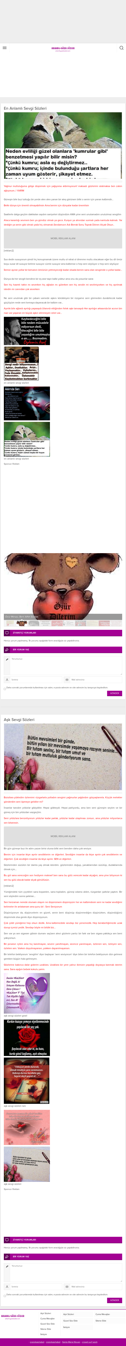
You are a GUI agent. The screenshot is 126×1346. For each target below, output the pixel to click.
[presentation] (8, 584)
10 (116, 623)
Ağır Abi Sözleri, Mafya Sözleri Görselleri (27, 616)
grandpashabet (37, 1342)
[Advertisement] (26, 21)
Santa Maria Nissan (71, 1342)
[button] (10, 623)
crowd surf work (89, 1342)
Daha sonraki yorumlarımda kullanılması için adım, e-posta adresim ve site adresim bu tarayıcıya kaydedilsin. (57, 687)
